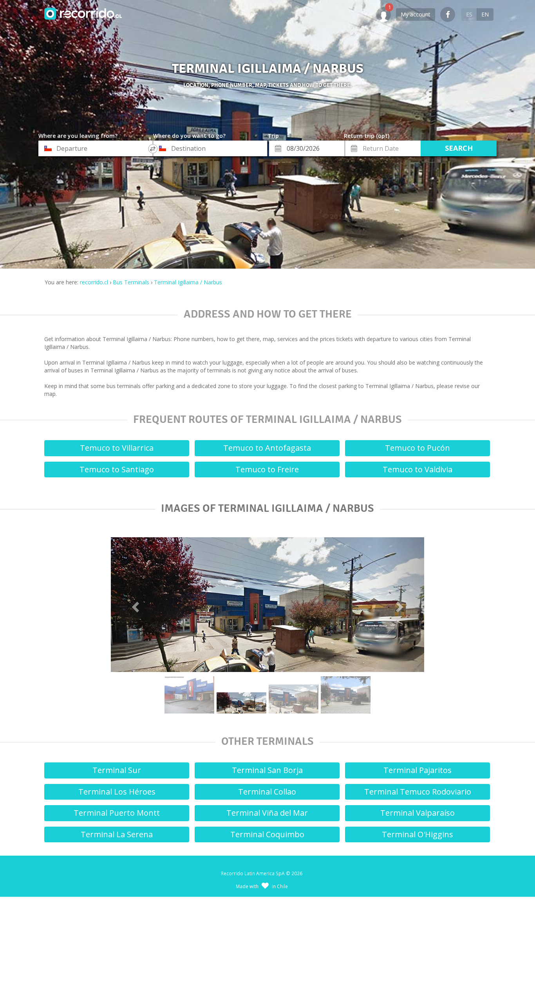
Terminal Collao (267, 791)
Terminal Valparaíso (417, 812)
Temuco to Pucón (417, 448)
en (485, 14)
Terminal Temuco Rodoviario (417, 791)
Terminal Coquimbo (267, 834)
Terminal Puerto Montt (117, 812)
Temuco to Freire (267, 469)
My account (415, 14)
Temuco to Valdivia (417, 469)
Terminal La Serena (117, 834)
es (469, 14)
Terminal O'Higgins (417, 834)
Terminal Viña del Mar (267, 812)
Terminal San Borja (267, 770)
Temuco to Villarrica (117, 448)
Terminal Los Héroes (116, 791)
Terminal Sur (116, 770)
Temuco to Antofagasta (267, 448)
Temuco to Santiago (117, 469)
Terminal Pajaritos (417, 770)
